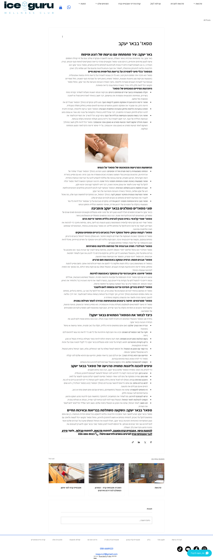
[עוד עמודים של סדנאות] (194, 3)
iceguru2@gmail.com (106, 554)
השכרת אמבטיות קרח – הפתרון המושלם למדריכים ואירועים (108, 489)
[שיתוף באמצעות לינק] (133, 442)
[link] (60, 7)
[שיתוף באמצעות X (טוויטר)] (145, 442)
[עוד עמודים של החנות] (79, 3)
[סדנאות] (146, 473)
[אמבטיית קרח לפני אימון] (66, 473)
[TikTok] (180, 549)
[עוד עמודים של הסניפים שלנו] (96, 3)
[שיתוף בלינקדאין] (139, 442)
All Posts (207, 20)
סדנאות (158, 487)
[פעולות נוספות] (62, 36)
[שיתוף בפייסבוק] (151, 442)
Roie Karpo (103, 556)
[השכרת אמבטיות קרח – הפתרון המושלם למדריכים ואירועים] (106, 473)
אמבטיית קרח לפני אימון (71, 487)
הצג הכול (51, 459)
